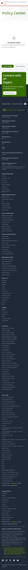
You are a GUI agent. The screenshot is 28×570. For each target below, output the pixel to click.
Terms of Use (5, 506)
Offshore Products (6, 251)
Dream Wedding (6, 184)
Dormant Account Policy (8, 404)
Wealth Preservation (7, 217)
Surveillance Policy (6, 423)
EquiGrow (4, 280)
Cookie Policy (5, 500)
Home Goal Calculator (7, 356)
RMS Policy (4, 419)
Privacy (3, 495)
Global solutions (6, 272)
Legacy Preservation (7, 231)
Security (4, 504)
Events (3, 289)
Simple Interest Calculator (8, 376)
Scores (3, 437)
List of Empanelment (7, 481)
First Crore (4, 180)
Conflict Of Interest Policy (8, 401)
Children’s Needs (6, 226)
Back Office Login (6, 459)
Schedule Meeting (10, 93)
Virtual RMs (5, 210)
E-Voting (4, 425)
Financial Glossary (6, 293)
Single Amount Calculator (8, 378)
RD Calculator (5, 371)
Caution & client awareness (9, 485)
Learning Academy (6, 207)
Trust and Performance (8, 259)
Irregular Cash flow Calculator (9, 363)
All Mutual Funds (6, 295)
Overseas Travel (6, 178)
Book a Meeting (20, 66)
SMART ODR (5, 448)
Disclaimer (4, 493)
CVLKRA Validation (6, 457)
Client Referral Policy (7, 399)
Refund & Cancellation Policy (9, 508)
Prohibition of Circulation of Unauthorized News (14, 439)
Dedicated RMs (6, 238)
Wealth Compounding (7, 215)
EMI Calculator (5, 345)
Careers (4, 302)
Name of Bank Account (8, 412)
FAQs (3, 304)
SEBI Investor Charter (7, 421)
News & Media (5, 297)
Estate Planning (6, 203)
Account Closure (6, 452)
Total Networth (6, 205)
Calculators (4, 291)
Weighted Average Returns (8, 387)
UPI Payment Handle (7, 479)
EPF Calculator (5, 348)
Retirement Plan (6, 374)
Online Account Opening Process (10, 474)
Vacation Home (6, 222)
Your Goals (4, 312)
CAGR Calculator (6, 330)
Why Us (4, 310)
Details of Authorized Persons (9, 476)
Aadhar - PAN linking (7, 455)
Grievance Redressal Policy (8, 498)
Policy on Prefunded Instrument (10, 417)
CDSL (3, 468)
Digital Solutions (6, 274)
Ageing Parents (5, 191)
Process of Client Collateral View (10, 472)
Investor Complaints (7, 441)
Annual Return (5, 513)
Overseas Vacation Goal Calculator (10, 365)
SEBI (3, 465)
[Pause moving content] (25, 104)
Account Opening (6, 450)
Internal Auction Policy (7, 408)
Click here (13, 483)
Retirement (4, 187)
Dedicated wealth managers (9, 266)
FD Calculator (5, 350)
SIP (3, 201)
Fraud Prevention (6, 511)
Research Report (6, 519)
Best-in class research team (9, 268)
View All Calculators (7, 389)
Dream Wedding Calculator (8, 343)
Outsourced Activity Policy (8, 414)
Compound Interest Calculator (9, 339)
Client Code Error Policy (8, 397)
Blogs (3, 287)
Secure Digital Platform (8, 254)
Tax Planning (5, 249)
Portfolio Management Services (10, 240)
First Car (4, 176)
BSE (3, 461)
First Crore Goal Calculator (8, 354)
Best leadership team (7, 261)
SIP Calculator (5, 380)
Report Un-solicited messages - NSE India (12, 446)
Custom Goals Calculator (8, 341)
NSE (3, 463)
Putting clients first (6, 264)
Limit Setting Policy (6, 410)
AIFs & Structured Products (9, 245)
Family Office (5, 236)
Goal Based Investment (8, 199)
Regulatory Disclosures (7, 517)
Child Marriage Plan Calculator (9, 337)
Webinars (4, 284)
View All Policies (6, 515)
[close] (27, 1)
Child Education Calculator (8, 334)
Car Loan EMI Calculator (8, 332)
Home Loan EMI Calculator (8, 358)
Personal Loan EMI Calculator (9, 367)
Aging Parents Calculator (8, 328)
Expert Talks (5, 320)
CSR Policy (4, 502)
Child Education (6, 189)
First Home (4, 182)
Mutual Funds (5, 197)
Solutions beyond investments (9, 270)
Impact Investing (6, 228)
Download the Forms (7, 435)
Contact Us (4, 300)
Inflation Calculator (6, 361)
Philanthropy (5, 224)
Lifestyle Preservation (7, 220)
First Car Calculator (6, 352)
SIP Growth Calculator (7, 385)
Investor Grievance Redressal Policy (11, 406)
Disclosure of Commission (8, 444)
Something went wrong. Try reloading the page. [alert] (15, 3)
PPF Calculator (5, 369)
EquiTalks (4, 282)
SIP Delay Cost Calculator (8, 382)
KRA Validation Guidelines (8, 470)
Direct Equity (5, 243)
